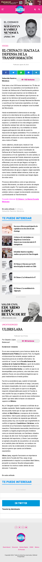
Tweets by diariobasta (11, 509)
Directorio (15, 547)
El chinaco (19, 209)
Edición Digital (23, 547)
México (37, 547)
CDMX (31, 547)
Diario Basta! (6, 547)
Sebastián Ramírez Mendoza (13, 211)
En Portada (21, 549)
